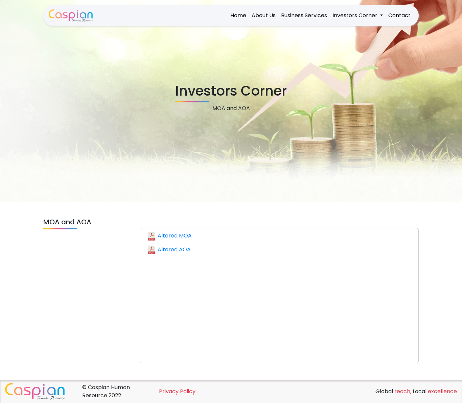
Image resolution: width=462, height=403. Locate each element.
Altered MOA (175, 236)
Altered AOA (174, 249)
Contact (399, 15)
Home (238, 15)
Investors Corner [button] (355, 15)
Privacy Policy (177, 391)
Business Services (304, 15)
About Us (264, 15)
